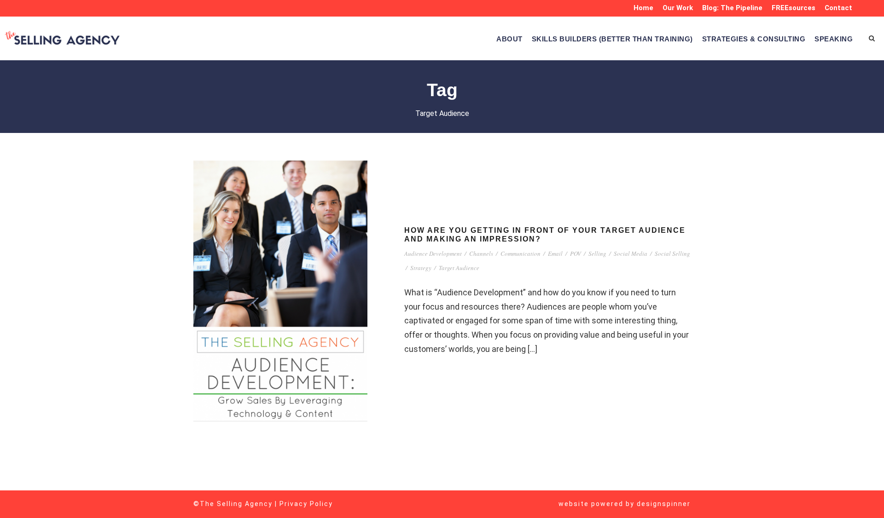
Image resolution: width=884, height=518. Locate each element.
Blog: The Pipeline (732, 8)
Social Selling (672, 253)
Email (555, 253)
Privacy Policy (306, 503)
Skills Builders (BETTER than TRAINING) (612, 39)
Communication (520, 253)
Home (643, 8)
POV (575, 253)
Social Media (630, 253)
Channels (481, 253)
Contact (838, 8)
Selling (597, 253)
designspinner (664, 503)
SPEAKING (833, 39)
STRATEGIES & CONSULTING (754, 39)
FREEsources (793, 8)
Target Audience (459, 268)
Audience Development (433, 253)
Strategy (420, 268)
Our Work (678, 8)
